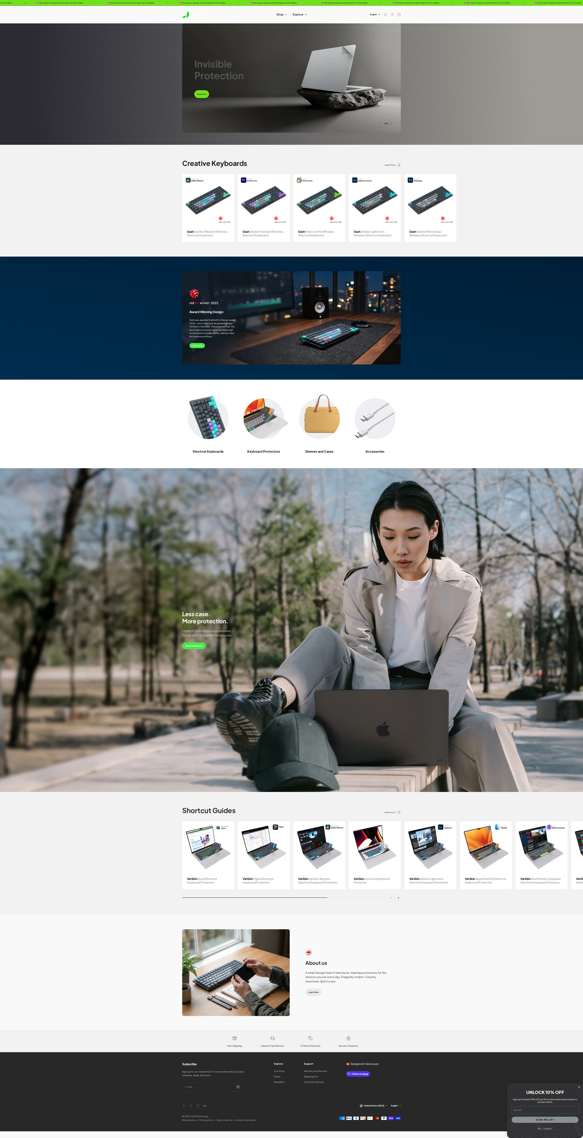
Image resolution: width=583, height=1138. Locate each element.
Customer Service (314, 1081)
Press (277, 1076)
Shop (280, 14)
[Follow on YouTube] (204, 1105)
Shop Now (202, 88)
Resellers (279, 1081)
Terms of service (224, 1120)
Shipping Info (311, 1076)
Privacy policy (206, 1120)
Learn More (313, 992)
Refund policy (189, 1120)
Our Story (279, 1070)
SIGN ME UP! (545, 1119)
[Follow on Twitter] (191, 1105)
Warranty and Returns (315, 1070)
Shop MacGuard (194, 646)
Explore (298, 14)
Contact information (246, 1120)
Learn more (197, 346)
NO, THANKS (545, 1129)
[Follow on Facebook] (184, 1105)
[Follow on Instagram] (197, 1105)
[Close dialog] (579, 1087)
